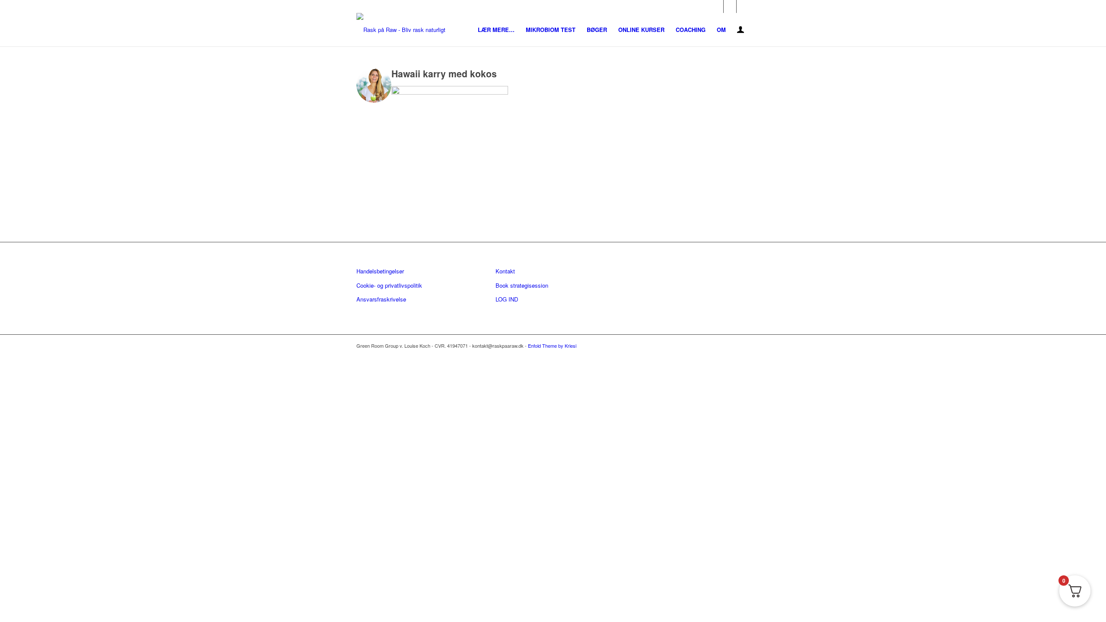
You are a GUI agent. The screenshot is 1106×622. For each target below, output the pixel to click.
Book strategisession (522, 285)
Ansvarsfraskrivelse (381, 299)
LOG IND (507, 299)
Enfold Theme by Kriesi (552, 345)
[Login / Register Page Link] (740, 30)
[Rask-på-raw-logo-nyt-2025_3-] (400, 29)
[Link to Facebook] (717, 6)
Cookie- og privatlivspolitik (389, 285)
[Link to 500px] (743, 6)
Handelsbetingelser (380, 271)
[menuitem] (496, 29)
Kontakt (505, 271)
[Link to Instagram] (730, 6)
